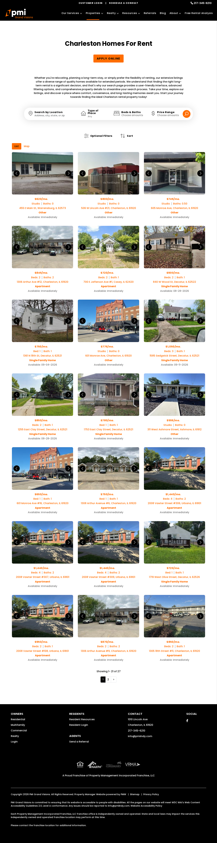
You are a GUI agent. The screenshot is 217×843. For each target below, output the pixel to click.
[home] (19, 13)
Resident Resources (82, 719)
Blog (163, 13)
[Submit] (186, 114)
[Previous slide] (17, 173)
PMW (123, 794)
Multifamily (18, 725)
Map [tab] (27, 146)
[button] (187, 720)
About (174, 13)
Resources (129, 13)
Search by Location (48, 112)
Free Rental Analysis (199, 13)
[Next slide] (68, 173)
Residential (18, 719)
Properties (93, 13)
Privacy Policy (151, 794)
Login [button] (14, 741)
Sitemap (134, 794)
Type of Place (93, 111)
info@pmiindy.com (140, 736)
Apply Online (108, 58)
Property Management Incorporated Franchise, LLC (122, 775)
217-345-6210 (203, 3)
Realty (111, 13)
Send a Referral (79, 741)
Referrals (150, 13)
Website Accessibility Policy (146, 805)
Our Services (70, 13)
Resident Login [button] (78, 725)
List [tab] (16, 146)
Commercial (19, 730)
